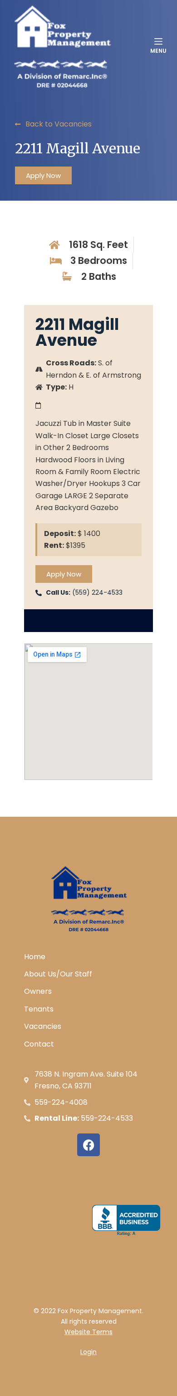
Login (88, 1351)
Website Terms (88, 1331)
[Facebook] (88, 1144)
